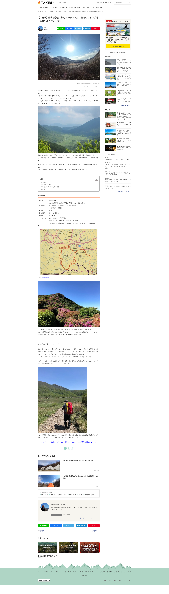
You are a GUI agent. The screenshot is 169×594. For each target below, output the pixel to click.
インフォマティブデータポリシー (89, 572)
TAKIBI (41, 11)
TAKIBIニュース (99, 7)
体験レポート (72, 494)
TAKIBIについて (48, 572)
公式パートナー (75, 7)
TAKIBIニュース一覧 (123, 191)
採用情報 (109, 572)
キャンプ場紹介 (49, 11)
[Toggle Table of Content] (96, 179)
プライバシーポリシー (71, 572)
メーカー (64, 7)
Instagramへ (92, 518)
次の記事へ (95, 531)
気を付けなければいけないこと (50, 187)
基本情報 (43, 182)
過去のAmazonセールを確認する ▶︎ (118, 52)
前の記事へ (43, 531)
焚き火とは (87, 7)
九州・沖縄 (58, 11)
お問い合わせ (118, 572)
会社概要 (102, 572)
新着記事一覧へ (125, 105)
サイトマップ (127, 572)
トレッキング (44, 494)
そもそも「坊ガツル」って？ (49, 184)
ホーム (39, 572)
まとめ (43, 189)
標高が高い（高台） (90, 494)
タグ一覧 (55, 7)
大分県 (80, 494)
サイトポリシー (58, 572)
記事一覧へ (82, 518)
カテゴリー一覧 (44, 7)
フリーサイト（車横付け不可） (59, 494)
